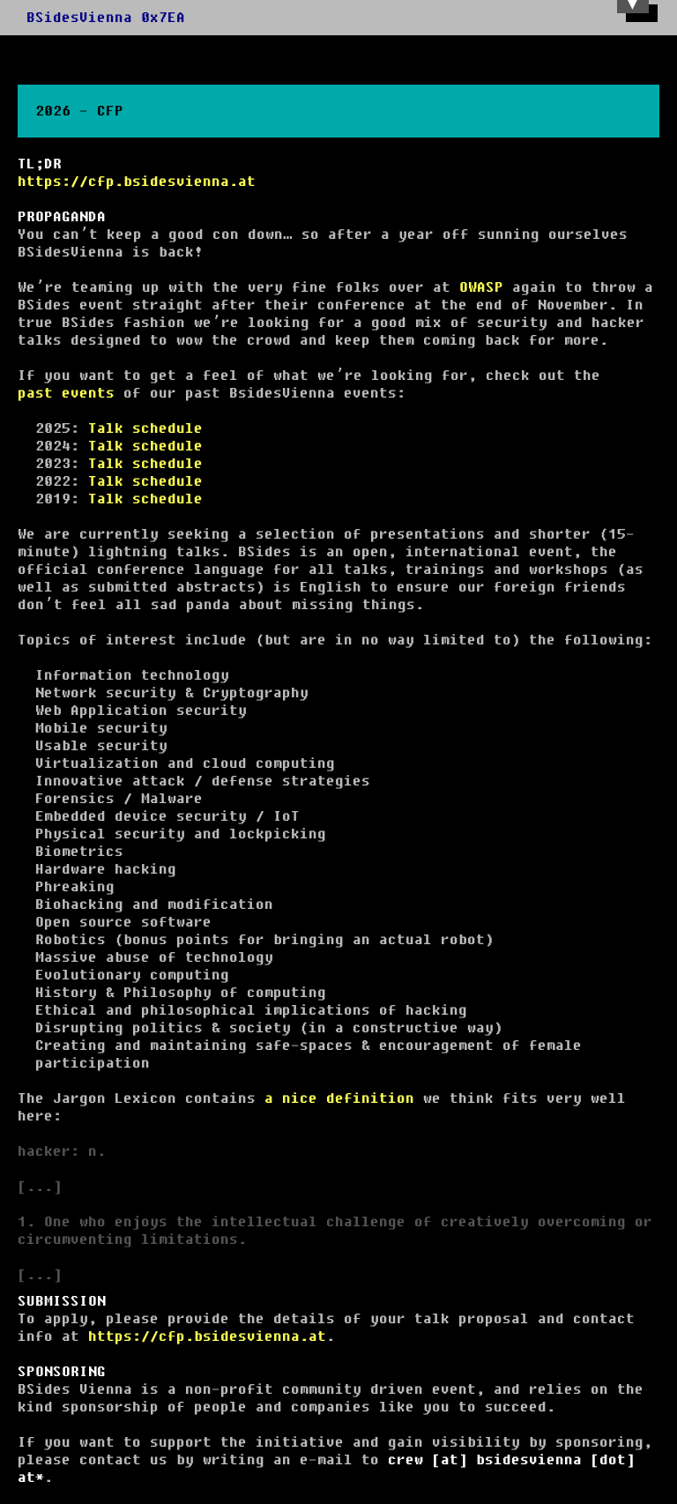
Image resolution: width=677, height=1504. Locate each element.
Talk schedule (145, 428)
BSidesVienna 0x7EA (105, 17)
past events (66, 393)
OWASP (481, 287)
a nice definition (339, 1098)
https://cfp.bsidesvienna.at (137, 181)
